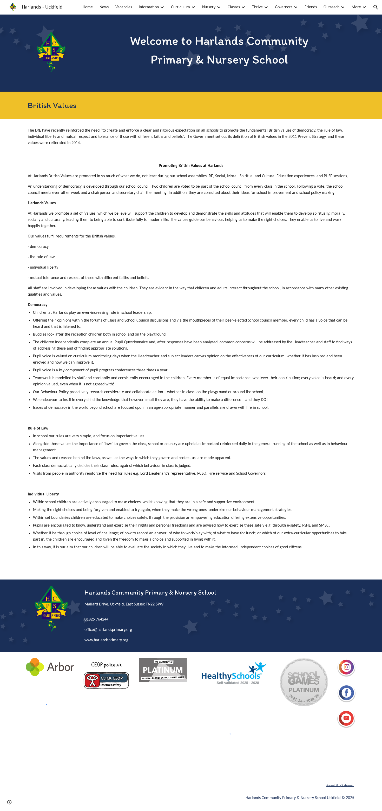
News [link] (104, 7)
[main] (219, 50)
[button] (376, 7)
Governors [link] (283, 7)
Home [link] (88, 7)
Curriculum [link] (180, 7)
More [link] (356, 7)
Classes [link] (234, 7)
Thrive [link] (257, 7)
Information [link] (149, 7)
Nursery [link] (208, 7)
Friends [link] (311, 7)
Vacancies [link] (123, 7)
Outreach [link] (331, 7)
